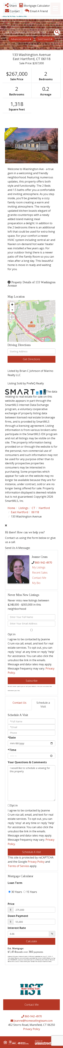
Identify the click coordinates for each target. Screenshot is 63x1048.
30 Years (16, 892)
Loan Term (15, 883)
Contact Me (39, 578)
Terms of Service (18, 866)
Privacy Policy (36, 861)
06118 (35, 512)
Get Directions (31, 359)
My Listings (38, 567)
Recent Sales (40, 572)
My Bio (36, 583)
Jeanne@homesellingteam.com (33, 1020)
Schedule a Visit (43, 704)
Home (11, 508)
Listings (23, 508)
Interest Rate (17, 928)
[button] (55, 32)
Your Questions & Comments (27, 762)
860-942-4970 (43, 562)
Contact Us (19, 703)
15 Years (31, 892)
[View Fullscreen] (12, 316)
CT (33, 508)
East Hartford (19, 512)
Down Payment (18, 916)
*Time (12, 750)
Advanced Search (20, 39)
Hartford (44, 508)
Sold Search (44, 39)
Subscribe (31, 680)
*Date (12, 737)
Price (11, 904)
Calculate (31, 941)
